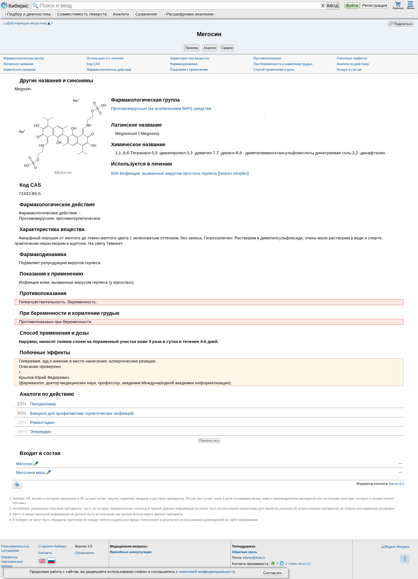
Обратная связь (244, 552)
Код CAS (93, 64)
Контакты (45, 553)
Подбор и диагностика (29, 14)
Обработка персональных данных (12, 561)
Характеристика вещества (189, 58)
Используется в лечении (105, 58)
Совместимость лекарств (82, 14)
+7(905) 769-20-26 (299, 564)
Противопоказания (267, 58)
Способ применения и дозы (274, 69)
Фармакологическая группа (23, 58)
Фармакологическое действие (109, 69)
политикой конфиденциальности (207, 571)
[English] (42, 561)
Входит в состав (349, 69)
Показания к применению (189, 69)
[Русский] (51, 561)
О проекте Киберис (52, 546)
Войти (352, 5)
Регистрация (374, 5)
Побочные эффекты (352, 58)
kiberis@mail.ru (254, 557)
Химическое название (19, 69)
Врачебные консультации (130, 552)
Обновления (84, 553)
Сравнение (146, 14)
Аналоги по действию (353, 64)
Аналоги (121, 14)
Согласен (272, 573)
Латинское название (18, 64)
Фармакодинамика (183, 64)
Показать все (209, 440)
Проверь (191, 48)
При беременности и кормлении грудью (282, 64)
